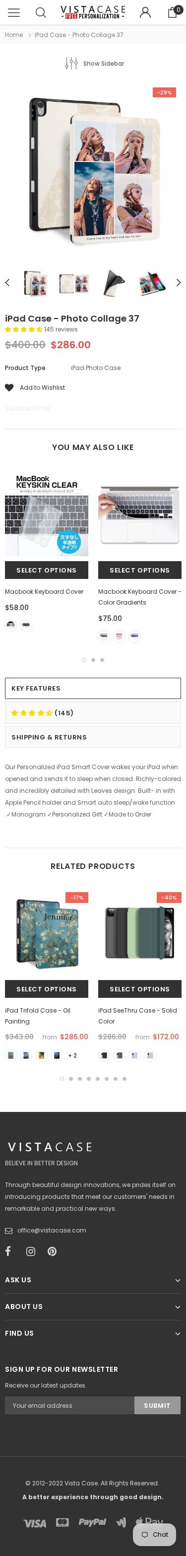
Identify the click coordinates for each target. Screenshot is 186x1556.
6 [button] (107, 1079)
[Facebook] (12, 1251)
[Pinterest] (55, 1251)
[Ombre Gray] (104, 636)
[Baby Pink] (150, 1055)
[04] (56, 1055)
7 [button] (116, 1079)
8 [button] (124, 1079)
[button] (24, 329)
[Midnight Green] (119, 1055)
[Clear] (10, 625)
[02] (26, 1055)
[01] (10, 1055)
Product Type (25, 368)
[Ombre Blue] (134, 636)
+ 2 (72, 1055)
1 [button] (84, 660)
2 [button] (93, 660)
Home (14, 35)
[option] (93, 171)
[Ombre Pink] (119, 636)
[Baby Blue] (134, 1055)
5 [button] (98, 1079)
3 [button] (102, 660)
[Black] (26, 625)
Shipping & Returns (49, 737)
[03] (41, 1055)
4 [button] (89, 1079)
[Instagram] (33, 1251)
